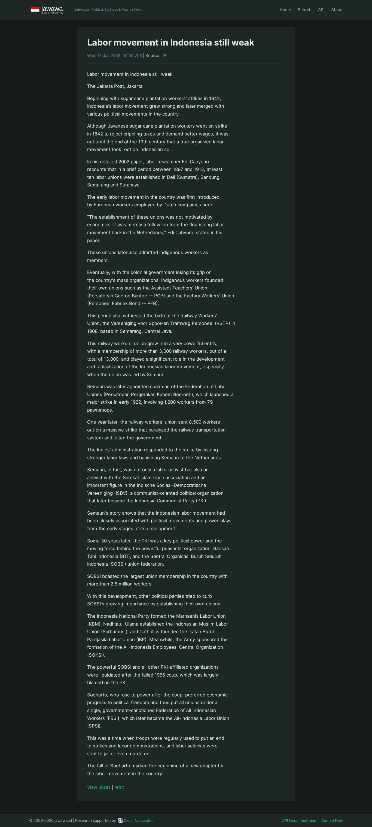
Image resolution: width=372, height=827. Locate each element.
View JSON (98, 787)
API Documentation (299, 820)
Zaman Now (332, 820)
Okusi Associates (138, 820)
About (337, 9)
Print (119, 787)
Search (305, 9)
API (321, 9)
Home (285, 9)
